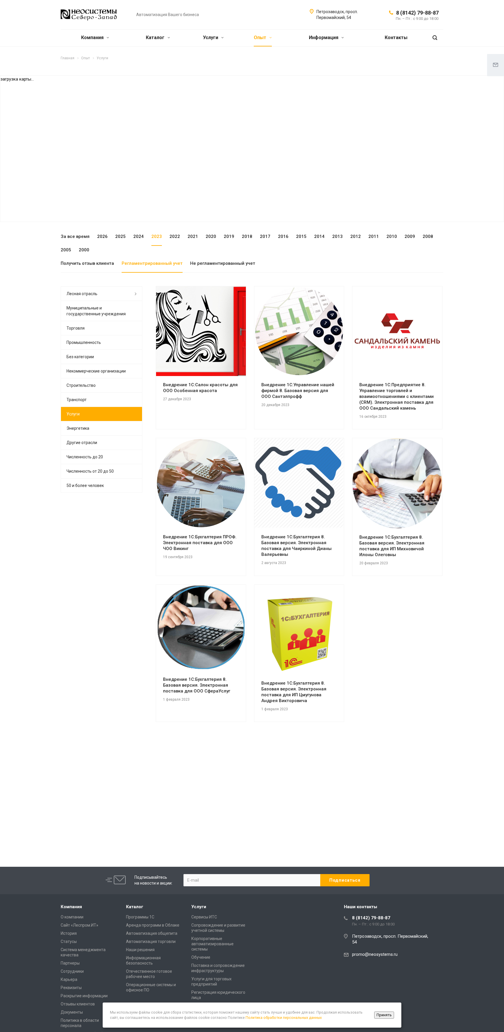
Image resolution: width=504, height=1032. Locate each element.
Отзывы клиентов (78, 1004)
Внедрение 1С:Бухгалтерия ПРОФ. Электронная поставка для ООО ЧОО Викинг (200, 542)
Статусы (69, 941)
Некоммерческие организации (96, 371)
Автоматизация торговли (151, 941)
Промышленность (83, 342)
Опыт (260, 37)
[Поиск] (434, 37)
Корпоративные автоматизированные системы (212, 943)
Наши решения (140, 949)
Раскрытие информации (84, 995)
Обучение (200, 957)
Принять (384, 1015)
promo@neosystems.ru (375, 954)
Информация (324, 37)
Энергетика (77, 428)
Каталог (156, 37)
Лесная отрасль (81, 293)
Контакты (396, 37)
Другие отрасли (81, 442)
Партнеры (70, 963)
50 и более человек (85, 485)
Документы (72, 1012)
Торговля (75, 328)
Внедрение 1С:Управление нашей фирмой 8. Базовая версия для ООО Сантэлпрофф (297, 390)
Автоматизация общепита (151, 933)
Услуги (211, 37)
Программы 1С (140, 917)
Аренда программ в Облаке (152, 925)
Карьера (69, 979)
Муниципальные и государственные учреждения (96, 311)
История (69, 933)
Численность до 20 (84, 457)
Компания (93, 37)
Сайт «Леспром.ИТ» (79, 925)
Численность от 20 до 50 (90, 471)
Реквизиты (71, 987)
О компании (72, 917)
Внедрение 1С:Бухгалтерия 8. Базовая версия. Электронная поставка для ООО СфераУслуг (196, 685)
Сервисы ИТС (204, 917)
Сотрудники (72, 971)
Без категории (80, 356)
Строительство (81, 385)
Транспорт (76, 399)
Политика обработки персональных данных (284, 1017)
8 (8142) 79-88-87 (417, 13)
